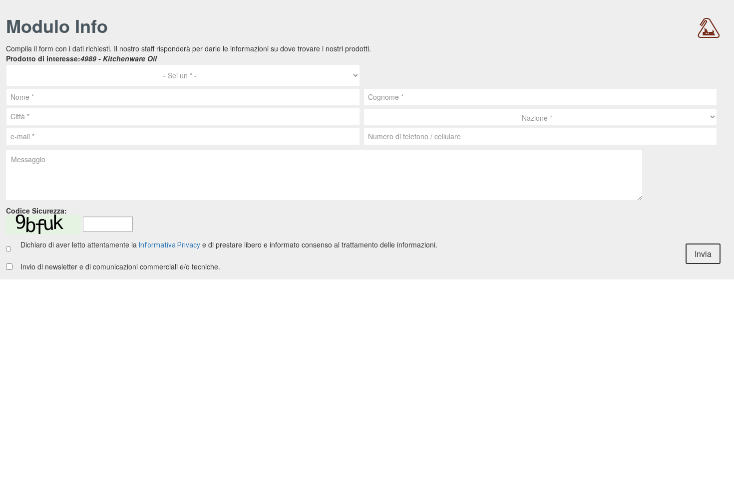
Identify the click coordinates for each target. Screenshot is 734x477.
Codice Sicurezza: (36, 211)
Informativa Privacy (169, 245)
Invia (703, 253)
